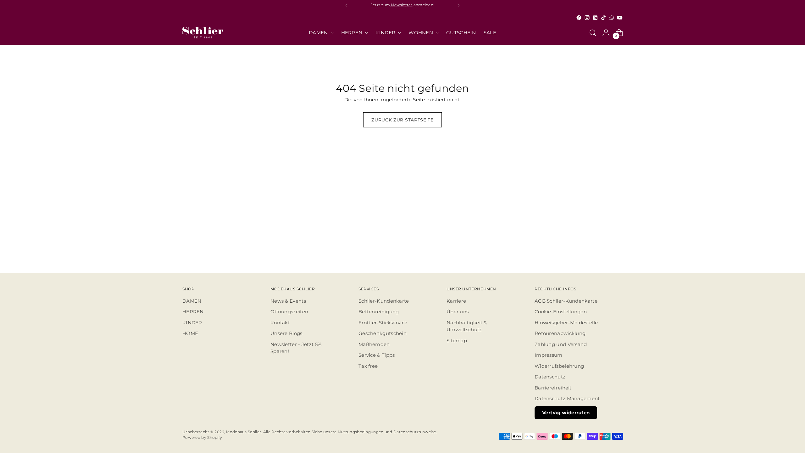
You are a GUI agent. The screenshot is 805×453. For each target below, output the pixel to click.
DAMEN (192, 301)
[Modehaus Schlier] (202, 32)
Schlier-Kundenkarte (383, 301)
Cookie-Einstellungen (561, 312)
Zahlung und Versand (561, 344)
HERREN (193, 312)
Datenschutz (550, 377)
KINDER (192, 323)
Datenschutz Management (567, 398)
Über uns (458, 312)
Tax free (368, 366)
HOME (190, 333)
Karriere (456, 301)
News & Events (288, 301)
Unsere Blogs (286, 333)
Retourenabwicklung (560, 333)
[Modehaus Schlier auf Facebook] (579, 17)
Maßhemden (374, 344)
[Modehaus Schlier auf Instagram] (587, 17)
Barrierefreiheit (553, 388)
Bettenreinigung (378, 312)
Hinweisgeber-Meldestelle (566, 323)
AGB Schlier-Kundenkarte (566, 301)
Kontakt (280, 323)
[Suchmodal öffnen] (592, 32)
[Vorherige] (346, 5)
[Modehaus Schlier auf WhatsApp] (611, 17)
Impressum (549, 355)
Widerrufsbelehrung (559, 366)
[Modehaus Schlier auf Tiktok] (603, 17)
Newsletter (401, 5)
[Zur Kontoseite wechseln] (606, 32)
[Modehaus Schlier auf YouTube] (620, 17)
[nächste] (458, 5)
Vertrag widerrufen (566, 413)
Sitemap (457, 341)
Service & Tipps (376, 355)
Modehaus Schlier (243, 432)
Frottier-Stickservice (382, 323)
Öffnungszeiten (289, 312)
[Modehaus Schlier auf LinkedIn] (595, 17)
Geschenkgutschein (382, 333)
